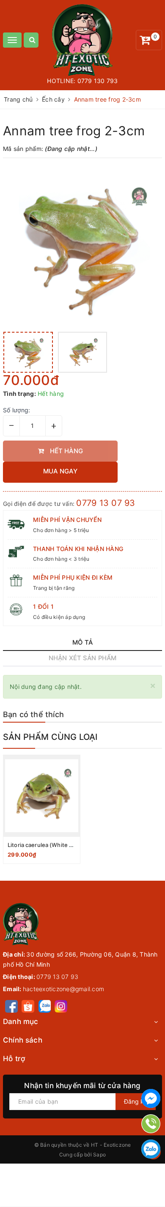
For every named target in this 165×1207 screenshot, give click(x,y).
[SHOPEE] (28, 1005)
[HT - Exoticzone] (82, 40)
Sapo (99, 1154)
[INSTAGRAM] (61, 1005)
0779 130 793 (97, 80)
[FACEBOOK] (11, 1005)
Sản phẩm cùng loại (50, 737)
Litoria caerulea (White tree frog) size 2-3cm (67, 844)
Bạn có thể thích (33, 714)
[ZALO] (44, 1005)
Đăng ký (135, 1101)
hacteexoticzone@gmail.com (63, 988)
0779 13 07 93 (105, 503)
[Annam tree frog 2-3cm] (82, 246)
